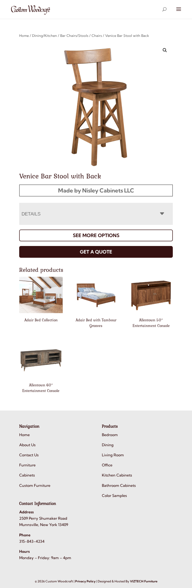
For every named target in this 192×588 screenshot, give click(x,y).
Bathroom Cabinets (119, 485)
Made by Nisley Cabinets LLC (96, 190)
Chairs (97, 35)
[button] (165, 50)
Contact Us (29, 455)
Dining (108, 444)
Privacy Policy (85, 581)
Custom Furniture (34, 485)
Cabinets (27, 475)
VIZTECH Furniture (143, 581)
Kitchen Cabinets (117, 475)
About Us (27, 444)
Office (107, 465)
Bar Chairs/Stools (74, 35)
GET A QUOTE (96, 252)
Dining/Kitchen (44, 35)
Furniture (27, 465)
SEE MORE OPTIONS (96, 235)
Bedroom (110, 434)
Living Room (113, 455)
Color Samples (114, 495)
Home (24, 35)
